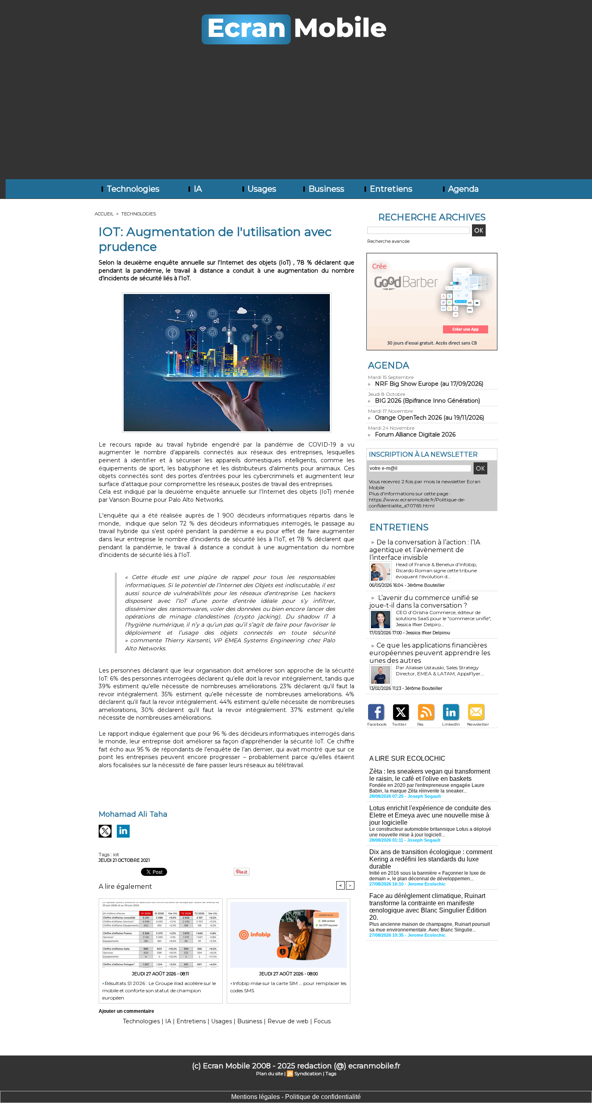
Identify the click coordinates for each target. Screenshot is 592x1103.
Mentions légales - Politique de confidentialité (296, 1096)
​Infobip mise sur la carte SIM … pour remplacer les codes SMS (288, 986)
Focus (322, 1021)
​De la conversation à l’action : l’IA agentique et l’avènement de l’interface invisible (424, 549)
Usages (261, 189)
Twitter (399, 724)
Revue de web (287, 1021)
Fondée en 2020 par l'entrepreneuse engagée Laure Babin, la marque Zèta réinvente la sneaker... (426, 788)
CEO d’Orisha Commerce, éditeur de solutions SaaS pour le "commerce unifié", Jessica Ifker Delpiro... (443, 618)
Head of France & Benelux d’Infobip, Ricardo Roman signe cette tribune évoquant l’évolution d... (436, 570)
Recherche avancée (388, 241)
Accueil (104, 214)
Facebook (377, 724)
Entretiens (390, 189)
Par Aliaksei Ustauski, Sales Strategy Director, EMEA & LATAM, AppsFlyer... (440, 670)
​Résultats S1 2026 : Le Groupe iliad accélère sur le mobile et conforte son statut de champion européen (159, 990)
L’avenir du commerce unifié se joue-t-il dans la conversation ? (423, 601)
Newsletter (478, 724)
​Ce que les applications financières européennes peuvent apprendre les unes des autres (429, 653)
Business (325, 189)
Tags (330, 1073)
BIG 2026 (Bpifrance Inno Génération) (427, 400)
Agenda (462, 189)
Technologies (132, 189)
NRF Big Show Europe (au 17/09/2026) (429, 383)
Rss (420, 724)
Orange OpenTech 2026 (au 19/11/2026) (429, 417)
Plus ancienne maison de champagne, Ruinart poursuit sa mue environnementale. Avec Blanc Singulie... (429, 927)
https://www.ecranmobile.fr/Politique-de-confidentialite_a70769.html (417, 503)
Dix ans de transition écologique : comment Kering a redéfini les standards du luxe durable (430, 859)
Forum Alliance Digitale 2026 (415, 434)
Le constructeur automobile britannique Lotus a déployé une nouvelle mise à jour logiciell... (430, 832)
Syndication (308, 1073)
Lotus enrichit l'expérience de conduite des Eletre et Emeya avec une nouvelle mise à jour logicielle (430, 815)
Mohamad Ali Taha (133, 814)
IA (197, 189)
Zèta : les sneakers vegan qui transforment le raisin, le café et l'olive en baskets (429, 775)
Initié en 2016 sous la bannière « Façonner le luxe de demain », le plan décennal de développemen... (427, 876)
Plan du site (269, 1073)
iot (116, 854)
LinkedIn (451, 724)
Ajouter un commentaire (126, 1011)
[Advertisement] (296, 118)
